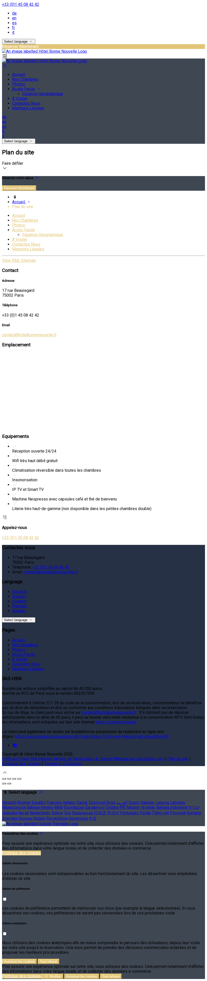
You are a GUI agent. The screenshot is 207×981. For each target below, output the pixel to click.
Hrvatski (148, 807)
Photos (18, 225)
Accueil (18, 215)
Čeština (111, 807)
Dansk (82, 802)
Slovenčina (78, 818)
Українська (82, 812)
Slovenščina (56, 818)
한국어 (113, 812)
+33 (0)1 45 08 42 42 (20, 4)
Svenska (9, 818)
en (14, 18)
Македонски (14, 807)
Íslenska (9, 812)
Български (74, 807)
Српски (25, 818)
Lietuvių (162, 802)
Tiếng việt (160, 812)
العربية (121, 802)
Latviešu (177, 802)
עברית (193, 807)
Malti (58, 807)
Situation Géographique (42, 234)
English (18, 596)
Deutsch (19, 591)
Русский (178, 812)
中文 (93, 818)
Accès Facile (23, 230)
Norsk (23, 812)
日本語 (100, 812)
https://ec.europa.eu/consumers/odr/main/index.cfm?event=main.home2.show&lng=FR (92, 736)
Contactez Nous (26, 244)
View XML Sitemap (19, 260)
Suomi (134, 802)
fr (13, 27)
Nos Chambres (25, 220)
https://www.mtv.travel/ (116, 722)
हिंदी (122, 807)
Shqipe (39, 818)
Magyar (133, 807)
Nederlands (40, 812)
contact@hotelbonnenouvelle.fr (29, 334)
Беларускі (94, 807)
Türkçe (57, 812)
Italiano (18, 610)
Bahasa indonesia (171, 807)
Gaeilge (147, 802)
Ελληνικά (97, 802)
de (14, 13)
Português (129, 812)
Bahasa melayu (40, 807)
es (14, 22)
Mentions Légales (28, 249)
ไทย (67, 812)
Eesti (110, 802)
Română (194, 812)
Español (19, 601)
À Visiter (19, 239)
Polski (145, 812)
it (13, 32)
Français (19, 606)
